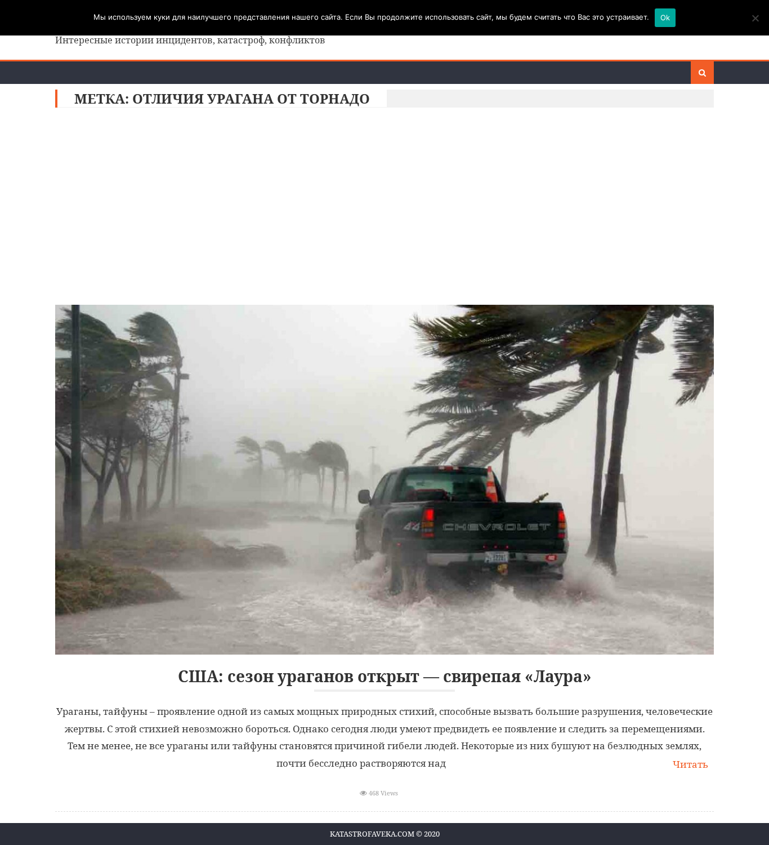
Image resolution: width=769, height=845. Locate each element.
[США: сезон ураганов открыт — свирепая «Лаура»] (384, 480)
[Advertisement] (384, 209)
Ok (665, 17)
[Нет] (755, 18)
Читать (690, 764)
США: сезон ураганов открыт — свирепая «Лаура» (385, 676)
